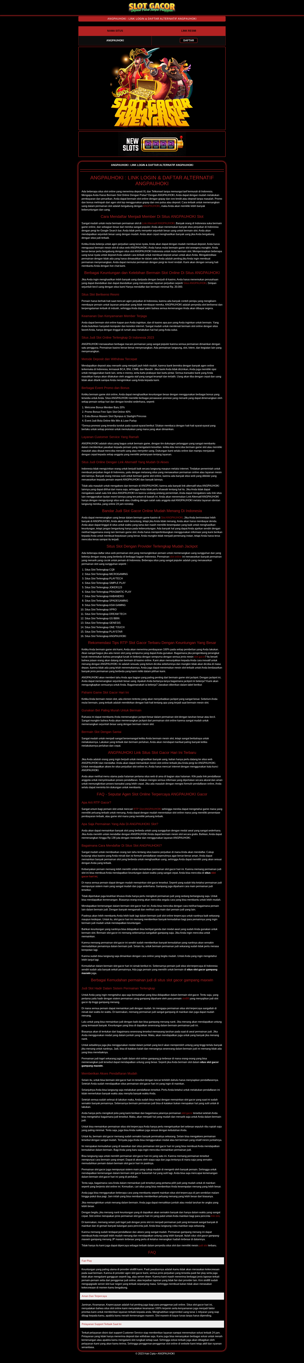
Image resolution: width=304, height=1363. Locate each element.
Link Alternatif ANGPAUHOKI (158, 223)
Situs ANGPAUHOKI (194, 283)
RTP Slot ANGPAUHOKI (147, 809)
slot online (176, 556)
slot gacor (199, 656)
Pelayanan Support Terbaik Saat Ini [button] (101, 1324)
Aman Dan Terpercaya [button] (94, 1296)
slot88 (185, 998)
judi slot (203, 1245)
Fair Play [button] (87, 1260)
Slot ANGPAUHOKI (172, 517)
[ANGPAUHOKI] (152, 12)
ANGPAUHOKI (151, 206)
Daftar (188, 40)
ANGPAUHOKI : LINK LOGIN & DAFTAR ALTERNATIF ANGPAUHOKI (152, 18)
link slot (215, 1216)
